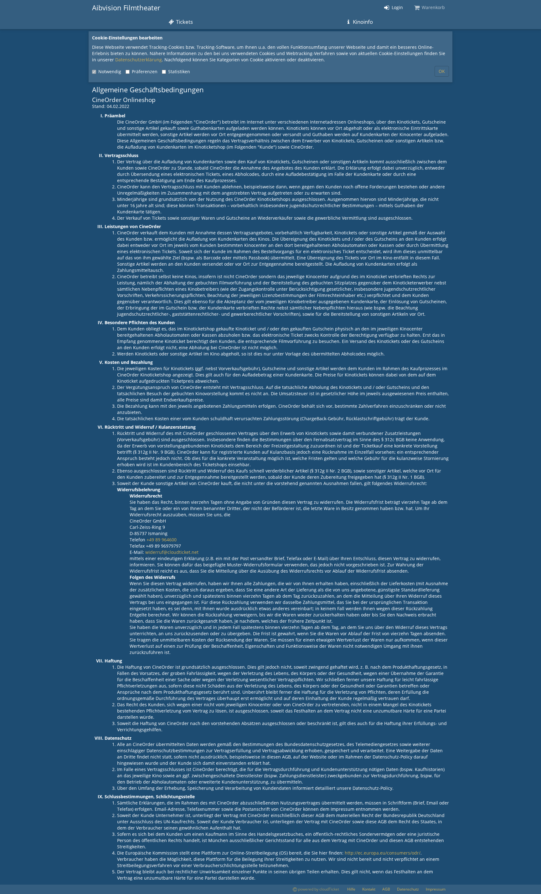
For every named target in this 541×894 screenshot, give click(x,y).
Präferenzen (144, 71)
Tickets (184, 21)
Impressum (436, 889)
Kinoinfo (362, 21)
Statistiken (179, 71)
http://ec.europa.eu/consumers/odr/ (382, 853)
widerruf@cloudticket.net (171, 552)
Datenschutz (408, 889)
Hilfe (351, 889)
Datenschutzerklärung (138, 60)
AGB (386, 889)
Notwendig (109, 71)
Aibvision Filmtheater (126, 7)
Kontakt (368, 889)
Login (396, 7)
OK (442, 71)
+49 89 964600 (162, 540)
